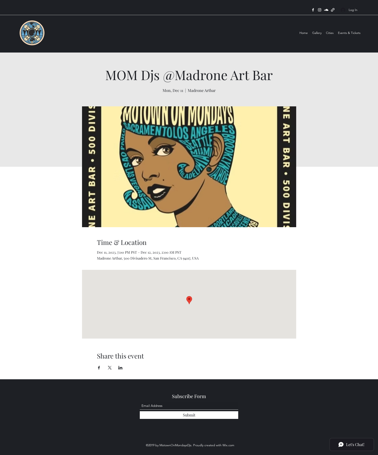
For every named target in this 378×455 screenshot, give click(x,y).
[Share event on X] (110, 367)
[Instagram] (319, 10)
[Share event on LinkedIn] (120, 367)
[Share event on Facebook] (99, 367)
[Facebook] (313, 10)
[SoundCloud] (326, 10)
